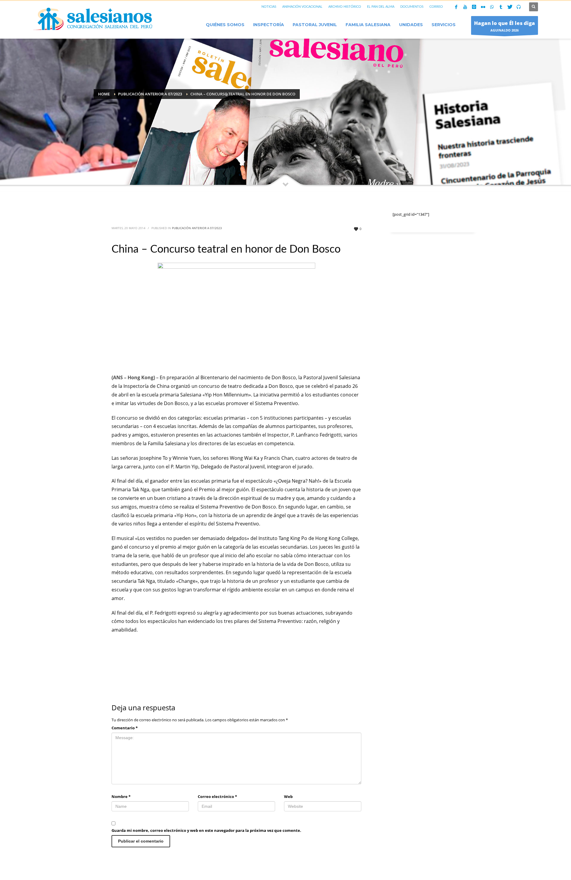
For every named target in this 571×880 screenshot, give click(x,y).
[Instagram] (474, 6)
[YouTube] (465, 6)
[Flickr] (483, 6)
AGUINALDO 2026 (504, 26)
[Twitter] (509, 6)
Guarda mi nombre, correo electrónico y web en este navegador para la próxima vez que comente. (206, 830)
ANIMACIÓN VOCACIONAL (302, 6)
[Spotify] (518, 6)
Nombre (121, 796)
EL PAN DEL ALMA (380, 6)
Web (288, 796)
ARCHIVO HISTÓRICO (344, 6)
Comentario (125, 728)
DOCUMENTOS (411, 6)
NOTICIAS (268, 6)
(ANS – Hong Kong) (133, 377)
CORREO (436, 6)
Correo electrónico (217, 796)
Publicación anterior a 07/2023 (197, 228)
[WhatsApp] (491, 6)
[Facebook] (456, 6)
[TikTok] (500, 6)
